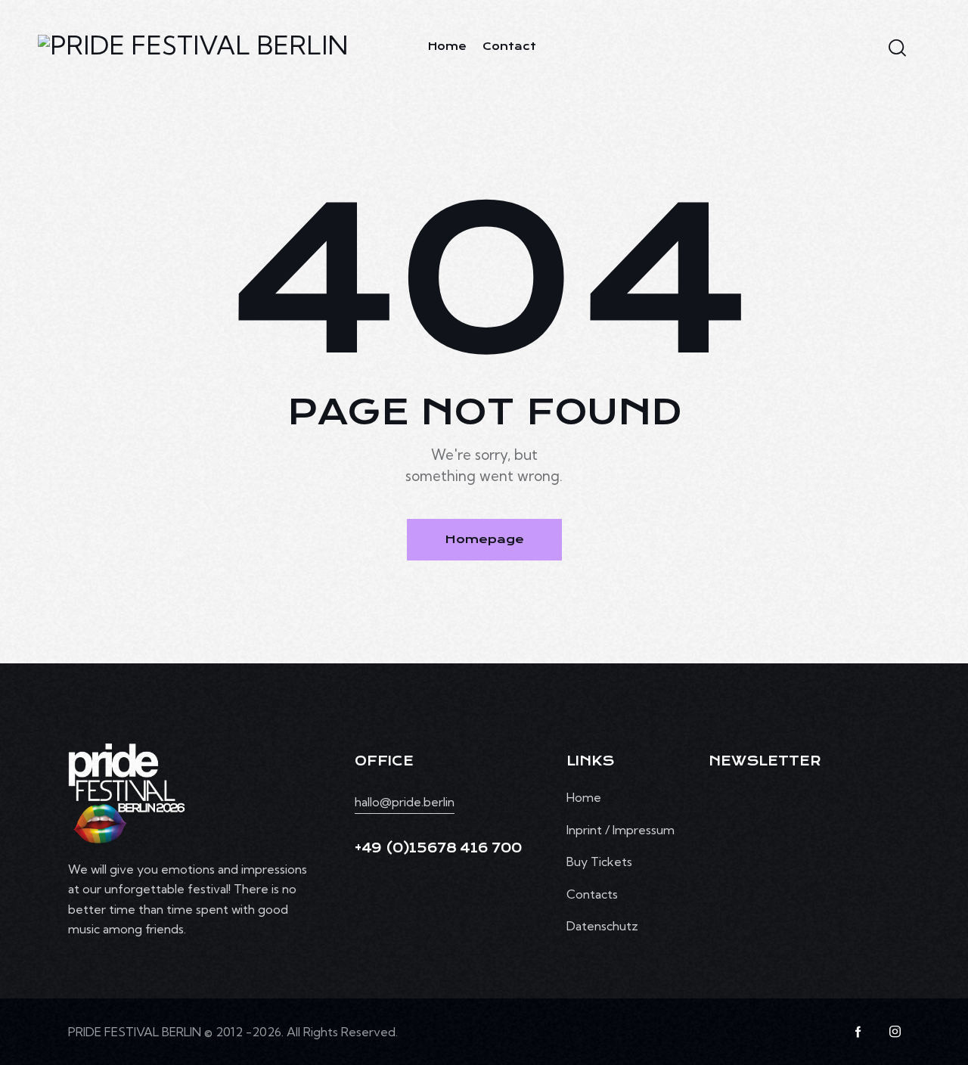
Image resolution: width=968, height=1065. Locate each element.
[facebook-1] (858, 1031)
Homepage (484, 539)
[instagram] (894, 1031)
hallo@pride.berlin (405, 801)
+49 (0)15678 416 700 (438, 847)
